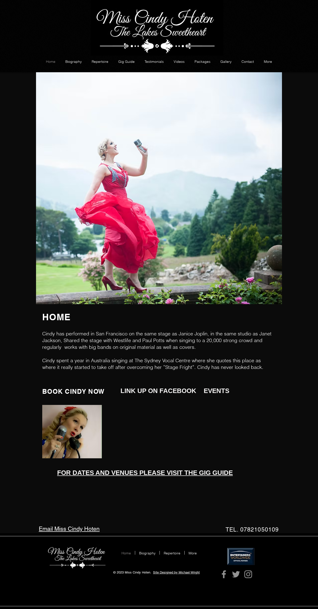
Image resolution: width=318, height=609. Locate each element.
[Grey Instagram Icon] (248, 574)
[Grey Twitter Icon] (236, 574)
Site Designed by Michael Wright (176, 572)
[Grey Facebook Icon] (224, 574)
